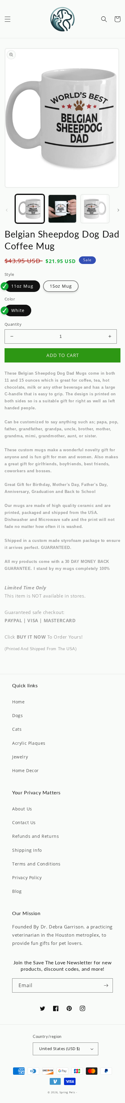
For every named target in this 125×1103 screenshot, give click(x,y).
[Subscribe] (106, 985)
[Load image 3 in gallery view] (95, 209)
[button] (7, 19)
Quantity (13, 324)
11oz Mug (22, 286)
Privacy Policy (27, 877)
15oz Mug (61, 286)
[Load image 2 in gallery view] (62, 209)
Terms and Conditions (36, 864)
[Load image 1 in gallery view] (30, 209)
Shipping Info (27, 850)
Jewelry (20, 757)
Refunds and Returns (35, 836)
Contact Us (24, 822)
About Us (22, 809)
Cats (17, 729)
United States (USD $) (59, 1048)
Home (18, 702)
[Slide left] (6, 210)
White (18, 310)
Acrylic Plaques (29, 743)
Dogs (17, 715)
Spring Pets (67, 1092)
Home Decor (25, 770)
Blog (17, 891)
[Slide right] (118, 210)
